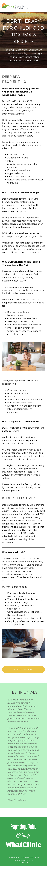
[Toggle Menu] (44, 9)
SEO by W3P (23, 862)
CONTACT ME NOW (23, 669)
